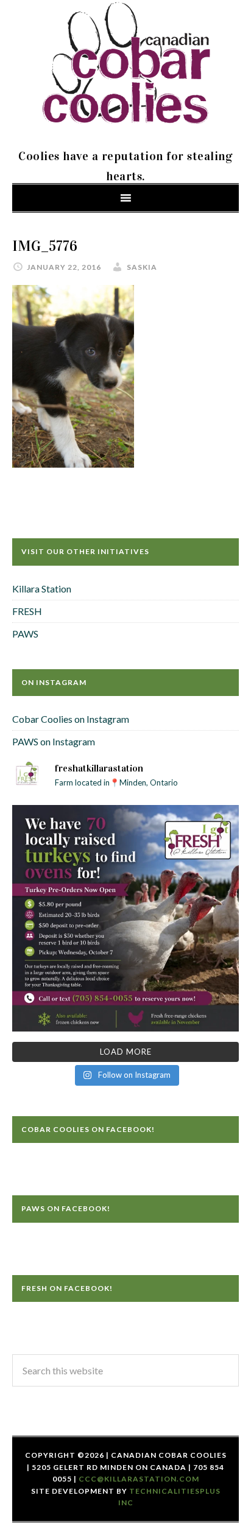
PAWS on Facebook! (65, 1208)
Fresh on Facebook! (67, 1288)
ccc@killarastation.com (139, 1478)
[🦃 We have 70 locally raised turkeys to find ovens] (125, 918)
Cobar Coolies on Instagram (70, 719)
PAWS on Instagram (53, 741)
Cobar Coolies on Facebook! (88, 1129)
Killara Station (41, 588)
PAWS (25, 633)
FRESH (27, 611)
